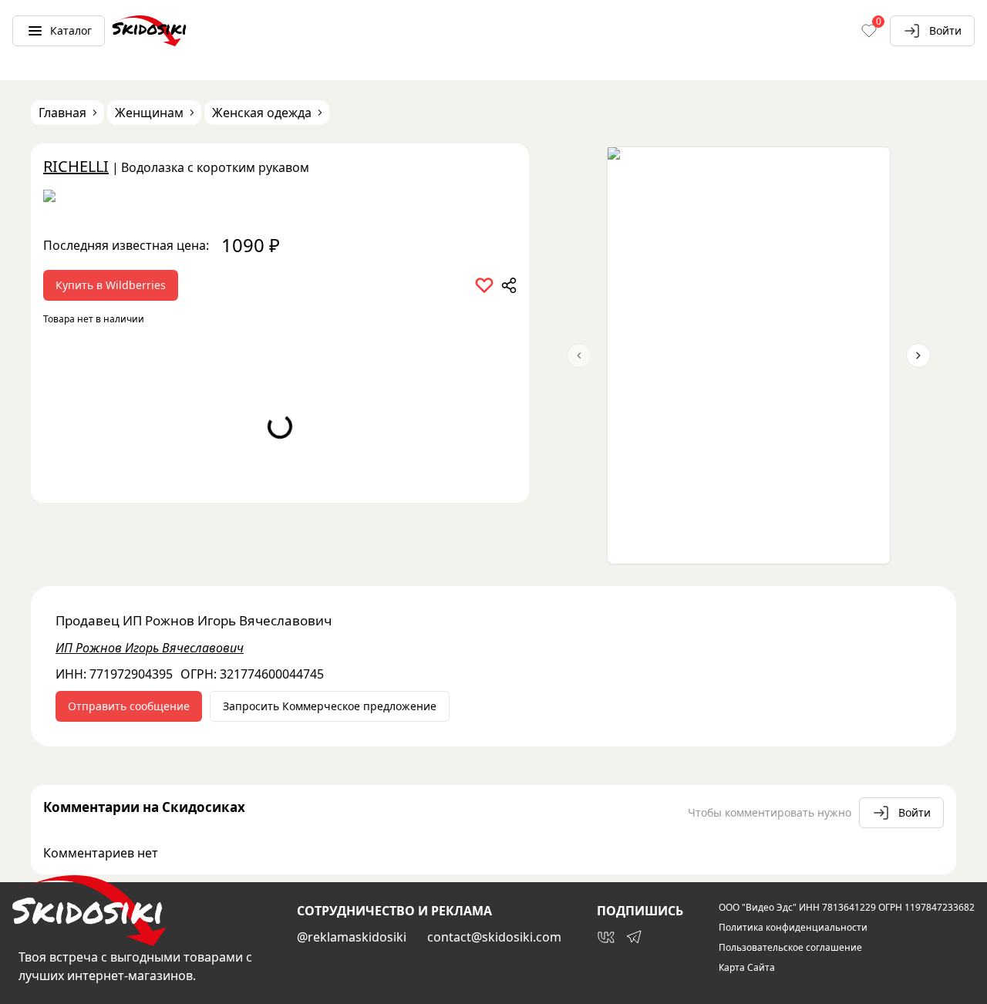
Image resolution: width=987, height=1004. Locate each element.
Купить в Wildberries (111, 285)
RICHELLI (76, 166)
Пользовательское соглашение (790, 948)
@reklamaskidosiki (351, 936)
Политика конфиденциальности (793, 927)
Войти (945, 30)
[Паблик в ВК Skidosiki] (606, 937)
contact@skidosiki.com (494, 936)
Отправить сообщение (129, 706)
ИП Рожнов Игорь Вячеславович (150, 647)
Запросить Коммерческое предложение (329, 706)
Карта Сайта (747, 968)
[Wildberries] (280, 199)
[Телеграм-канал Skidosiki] (634, 937)
